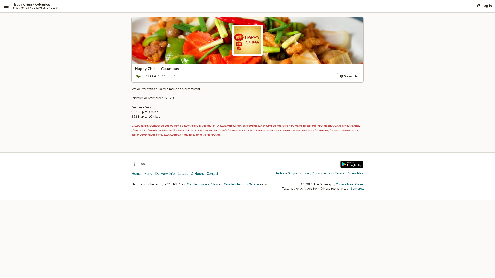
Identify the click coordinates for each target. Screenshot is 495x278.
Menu (148, 173)
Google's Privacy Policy (202, 184)
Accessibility (355, 173)
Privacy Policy (311, 173)
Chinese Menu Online (350, 184)
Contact (212, 173)
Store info (350, 76)
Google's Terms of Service (241, 184)
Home (136, 173)
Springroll (357, 189)
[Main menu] (6, 6)
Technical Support (287, 173)
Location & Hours (191, 173)
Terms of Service (334, 173)
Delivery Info (165, 173)
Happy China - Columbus (31, 5)
